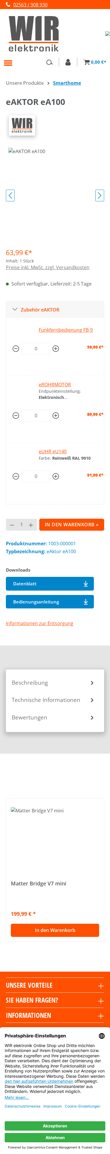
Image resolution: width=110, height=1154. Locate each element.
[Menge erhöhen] (56, 348)
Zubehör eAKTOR (40, 310)
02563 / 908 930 (30, 4)
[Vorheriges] (10, 195)
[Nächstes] (99, 195)
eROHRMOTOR (55, 384)
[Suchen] (50, 62)
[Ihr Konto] (68, 62)
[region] (55, 195)
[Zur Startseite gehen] (52, 33)
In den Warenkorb (55, 930)
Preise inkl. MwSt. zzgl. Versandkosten (47, 267)
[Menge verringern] (16, 348)
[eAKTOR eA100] (54, 181)
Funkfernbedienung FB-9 (66, 330)
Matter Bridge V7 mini (38, 883)
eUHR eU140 (53, 451)
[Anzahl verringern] (12, 525)
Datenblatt (24, 583)
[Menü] (8, 63)
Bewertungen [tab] (29, 717)
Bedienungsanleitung (36, 602)
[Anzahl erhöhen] (31, 525)
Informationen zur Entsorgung (39, 623)
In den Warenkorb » (72, 524)
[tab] (53, 682)
